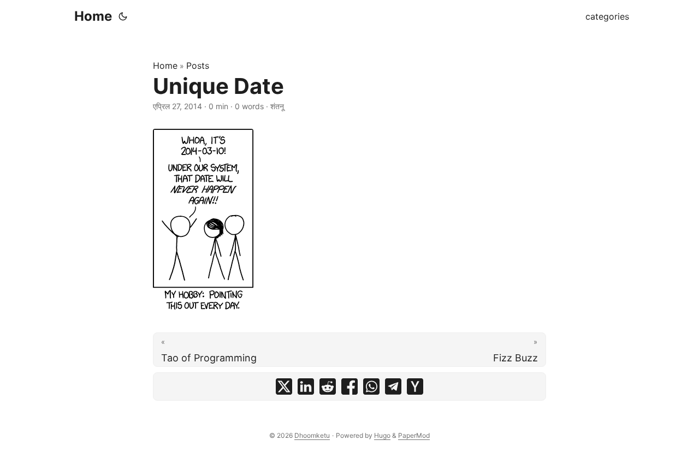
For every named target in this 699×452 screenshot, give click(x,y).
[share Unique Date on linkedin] (306, 386)
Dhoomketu (312, 435)
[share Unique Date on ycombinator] (415, 386)
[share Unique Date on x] (284, 386)
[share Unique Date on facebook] (349, 386)
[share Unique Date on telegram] (393, 386)
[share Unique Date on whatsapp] (371, 386)
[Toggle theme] (122, 16)
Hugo (382, 435)
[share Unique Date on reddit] (327, 386)
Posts (197, 65)
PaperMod (414, 435)
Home (93, 16)
